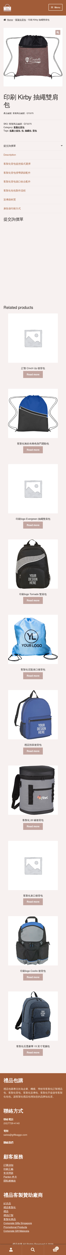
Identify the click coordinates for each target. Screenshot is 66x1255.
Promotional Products (15, 1227)
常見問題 (8, 1173)
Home (10, 19)
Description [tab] (10, 154)
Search (33, 1250)
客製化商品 (10, 1219)
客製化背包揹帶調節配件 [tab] (17, 172)
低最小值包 (15, 130)
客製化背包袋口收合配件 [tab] (17, 181)
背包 (35, 130)
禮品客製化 (10, 1207)
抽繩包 (28, 130)
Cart (51, 1247)
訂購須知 (8, 1165)
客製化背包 (20, 19)
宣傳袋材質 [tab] (10, 199)
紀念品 (7, 1203)
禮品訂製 (8, 1215)
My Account (11, 1250)
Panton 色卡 (10, 1176)
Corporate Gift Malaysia (16, 1231)
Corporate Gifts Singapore (18, 1223)
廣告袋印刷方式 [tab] (12, 208)
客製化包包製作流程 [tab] (15, 190)
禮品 (6, 1211)
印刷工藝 (8, 1169)
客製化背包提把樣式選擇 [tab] (17, 163)
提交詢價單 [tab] (10, 145)
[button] (57, 32)
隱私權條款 (10, 1180)
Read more (33, 374)
